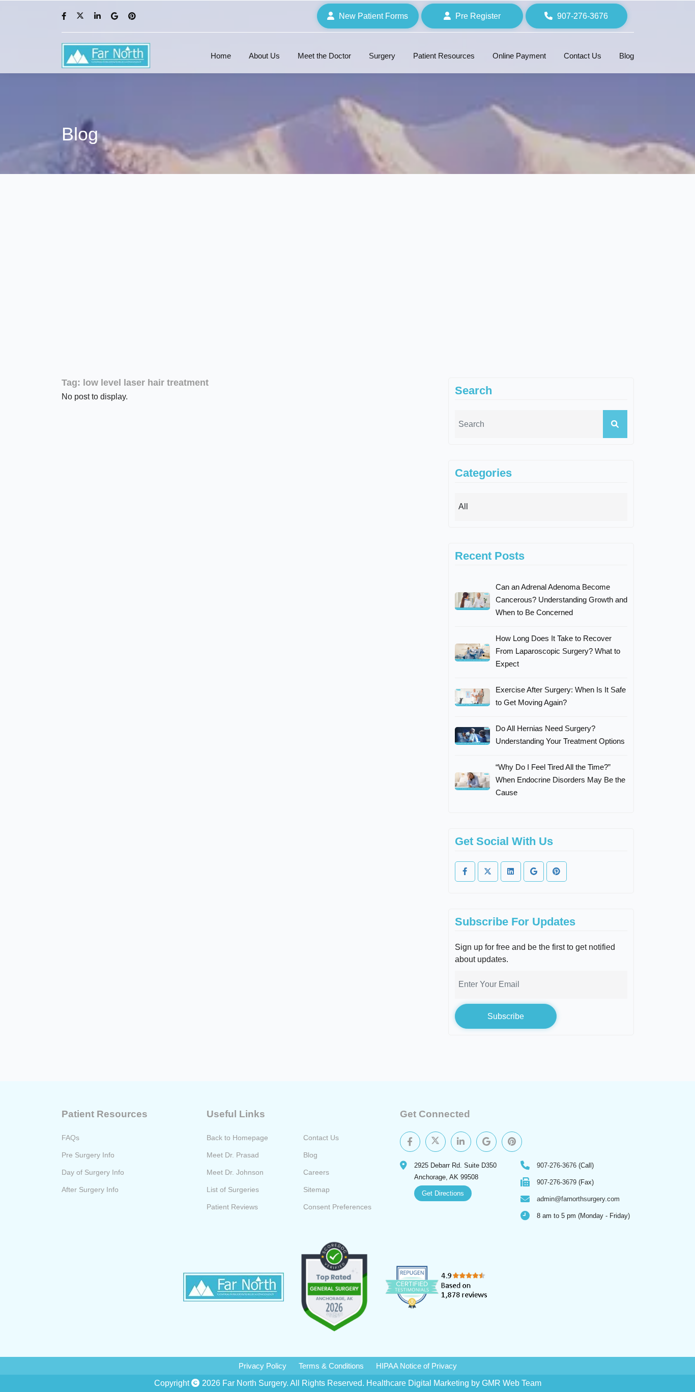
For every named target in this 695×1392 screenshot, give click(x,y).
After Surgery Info (90, 1189)
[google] (534, 871)
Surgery (382, 55)
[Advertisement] (347, 276)
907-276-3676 (556, 1165)
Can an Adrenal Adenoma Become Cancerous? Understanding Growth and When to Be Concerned (561, 600)
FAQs (70, 1138)
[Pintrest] (512, 1142)
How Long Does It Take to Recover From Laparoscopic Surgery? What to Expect (558, 651)
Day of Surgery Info (93, 1172)
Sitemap (316, 1189)
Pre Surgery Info (88, 1155)
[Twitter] (81, 16)
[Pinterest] (133, 16)
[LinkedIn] (98, 16)
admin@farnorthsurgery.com (578, 1199)
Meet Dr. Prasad (233, 1155)
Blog (626, 55)
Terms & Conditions (331, 1365)
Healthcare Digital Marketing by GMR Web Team (453, 1383)
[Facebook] (65, 16)
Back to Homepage (237, 1138)
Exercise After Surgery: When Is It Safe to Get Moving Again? (561, 696)
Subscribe (505, 1016)
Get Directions (443, 1193)
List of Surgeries (233, 1189)
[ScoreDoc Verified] (334, 1287)
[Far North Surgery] (106, 55)
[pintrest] (556, 871)
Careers (316, 1172)
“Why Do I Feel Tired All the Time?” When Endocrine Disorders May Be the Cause (560, 780)
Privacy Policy (262, 1365)
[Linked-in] (511, 871)
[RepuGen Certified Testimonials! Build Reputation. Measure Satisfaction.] (448, 1286)
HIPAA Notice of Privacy (416, 1365)
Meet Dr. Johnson (235, 1172)
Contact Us (582, 55)
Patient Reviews (232, 1207)
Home (221, 55)
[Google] (116, 16)
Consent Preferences (337, 1207)
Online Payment (519, 55)
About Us (264, 55)
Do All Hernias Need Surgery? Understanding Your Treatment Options (560, 734)
